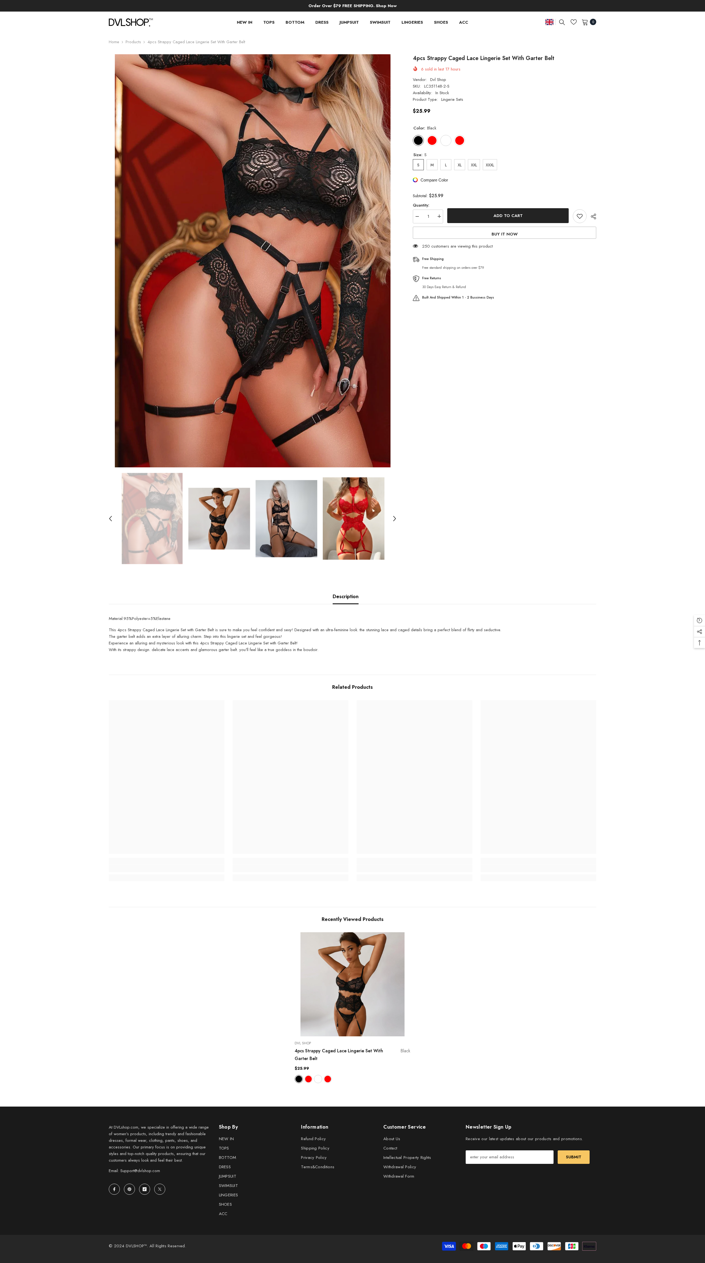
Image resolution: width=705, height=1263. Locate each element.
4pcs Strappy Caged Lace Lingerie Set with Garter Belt (352, 1055)
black (299, 1079)
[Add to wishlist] (580, 216)
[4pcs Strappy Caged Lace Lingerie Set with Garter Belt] (352, 984)
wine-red (308, 1079)
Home (114, 42)
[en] (549, 21)
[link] (166, 868)
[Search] (562, 22)
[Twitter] (159, 1189)
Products (133, 42)
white (318, 1079)
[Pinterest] (129, 1189)
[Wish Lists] (574, 22)
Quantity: (421, 205)
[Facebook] (114, 1189)
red (328, 1079)
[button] (110, 518)
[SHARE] (591, 216)
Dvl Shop (438, 80)
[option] (253, 260)
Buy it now (505, 234)
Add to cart (508, 216)
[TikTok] (144, 1189)
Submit (573, 1157)
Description (346, 596)
